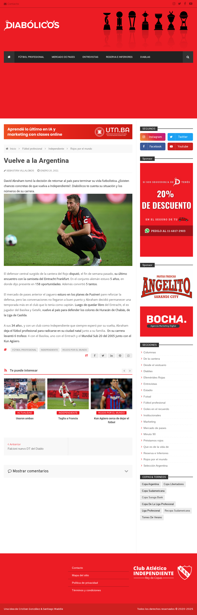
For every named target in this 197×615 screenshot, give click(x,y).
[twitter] (179, 4)
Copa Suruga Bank (152, 497)
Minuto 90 (150, 434)
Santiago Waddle (53, 609)
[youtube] (190, 4)
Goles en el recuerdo (156, 409)
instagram (155, 137)
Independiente (56, 148)
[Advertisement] (98, 91)
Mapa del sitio (80, 575)
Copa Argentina (150, 484)
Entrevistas (90, 56)
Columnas (150, 352)
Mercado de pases (63, 56)
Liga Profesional (151, 510)
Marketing (150, 421)
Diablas (145, 56)
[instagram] (174, 4)
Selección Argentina (156, 465)
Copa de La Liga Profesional (158, 504)
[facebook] (185, 4)
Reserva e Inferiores (119, 56)
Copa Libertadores (174, 484)
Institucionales (152, 415)
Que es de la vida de (156, 446)
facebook (155, 146)
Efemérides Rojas (154, 377)
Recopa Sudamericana (177, 510)
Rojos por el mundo (81, 148)
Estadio (148, 390)
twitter (183, 137)
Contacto (13, 4)
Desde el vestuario (155, 365)
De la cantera (152, 358)
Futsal (147, 396)
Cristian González (30, 609)
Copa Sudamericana (153, 490)
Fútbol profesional (31, 56)
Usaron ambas (24, 418)
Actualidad (24, 412)
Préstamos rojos (153, 440)
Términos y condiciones (86, 590)
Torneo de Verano (152, 517)
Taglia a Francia (68, 418)
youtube (183, 146)
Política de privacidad (85, 582)
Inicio (13, 148)
